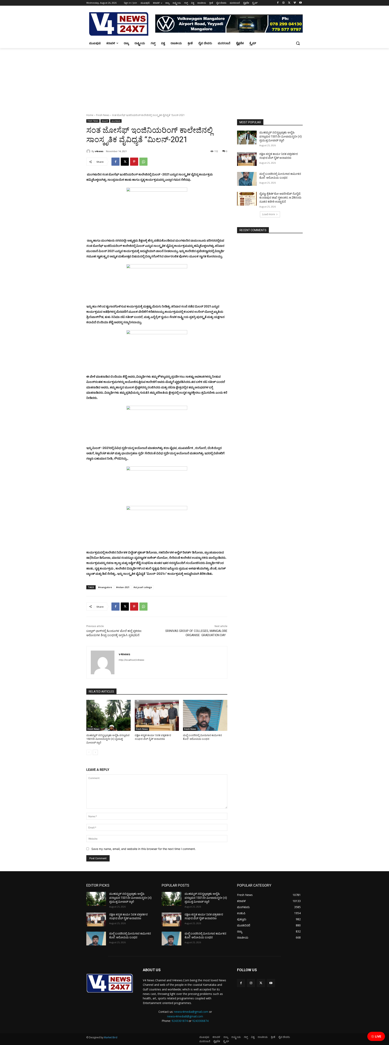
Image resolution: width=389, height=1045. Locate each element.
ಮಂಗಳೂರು (115, 120)
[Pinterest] (134, 162)
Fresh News (102, 115)
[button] (298, 43)
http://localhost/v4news (131, 659)
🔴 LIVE (376, 1036)
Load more (268, 214)
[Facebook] (278, 3)
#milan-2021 (122, 587)
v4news (99, 151)
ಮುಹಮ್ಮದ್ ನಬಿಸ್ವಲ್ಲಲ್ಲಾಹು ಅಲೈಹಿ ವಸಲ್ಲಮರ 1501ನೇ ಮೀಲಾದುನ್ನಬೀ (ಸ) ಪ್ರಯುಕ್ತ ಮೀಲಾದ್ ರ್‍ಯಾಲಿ (107, 739)
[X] (289, 3)
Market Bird (110, 1037)
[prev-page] (88, 752)
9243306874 (200, 1021)
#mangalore (105, 587)
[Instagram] (283, 3)
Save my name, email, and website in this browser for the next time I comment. (143, 849)
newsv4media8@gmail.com (185, 1016)
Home (89, 115)
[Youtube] (300, 3)
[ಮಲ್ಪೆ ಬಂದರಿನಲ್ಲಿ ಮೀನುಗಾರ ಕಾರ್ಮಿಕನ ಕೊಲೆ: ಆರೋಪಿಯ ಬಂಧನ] (205, 715)
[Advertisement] (194, 78)
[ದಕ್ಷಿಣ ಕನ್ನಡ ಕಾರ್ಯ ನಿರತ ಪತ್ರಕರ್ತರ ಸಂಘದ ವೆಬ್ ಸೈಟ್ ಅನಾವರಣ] (157, 715)
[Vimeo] (294, 3)
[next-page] (95, 752)
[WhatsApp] (143, 162)
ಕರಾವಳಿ (105, 120)
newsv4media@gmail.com (191, 1012)
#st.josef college (143, 587)
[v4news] (89, 151)
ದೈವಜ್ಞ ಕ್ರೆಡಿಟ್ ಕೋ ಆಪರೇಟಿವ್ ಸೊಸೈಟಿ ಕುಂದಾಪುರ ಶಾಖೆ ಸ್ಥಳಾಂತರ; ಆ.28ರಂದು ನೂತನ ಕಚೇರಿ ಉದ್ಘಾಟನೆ (280, 197)
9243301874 (180, 1021)
